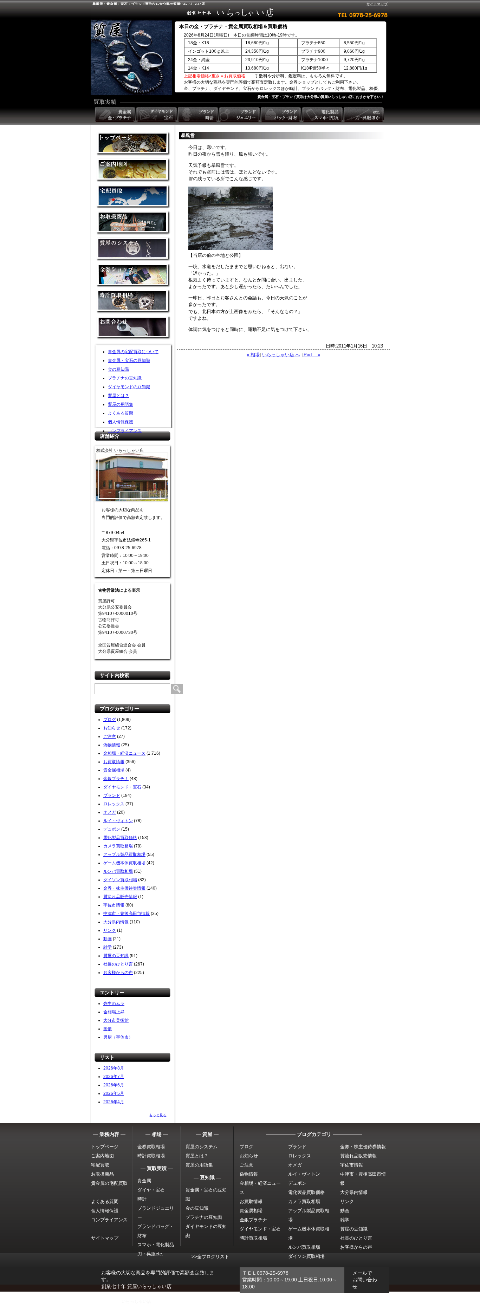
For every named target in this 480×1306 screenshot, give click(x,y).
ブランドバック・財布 (281, 114)
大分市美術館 (116, 1020)
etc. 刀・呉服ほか (364, 114)
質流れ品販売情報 (120, 896)
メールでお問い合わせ (364, 1279)
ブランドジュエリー (240, 114)
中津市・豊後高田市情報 (126, 913)
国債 (107, 1028)
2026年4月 (113, 1101)
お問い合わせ (133, 328)
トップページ (104, 1146)
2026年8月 (113, 1068)
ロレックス (113, 803)
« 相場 (253, 354)
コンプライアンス (125, 430)
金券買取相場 (151, 1146)
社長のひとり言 (118, 964)
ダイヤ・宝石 (151, 1190)
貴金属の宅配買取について (133, 351)
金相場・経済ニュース (124, 753)
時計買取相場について (133, 302)
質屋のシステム (133, 249)
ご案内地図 (102, 1155)
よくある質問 (120, 413)
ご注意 (109, 736)
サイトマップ (377, 4)
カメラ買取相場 (118, 846)
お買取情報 (113, 761)
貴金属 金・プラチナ (115, 114)
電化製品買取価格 (120, 837)
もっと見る (158, 1115)
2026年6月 (113, 1085)
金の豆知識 (118, 369)
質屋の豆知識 (116, 955)
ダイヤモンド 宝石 (157, 114)
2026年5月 (113, 1093)
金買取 (133, 144)
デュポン (111, 829)
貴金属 (144, 1180)
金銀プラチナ (116, 778)
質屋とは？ (118, 395)
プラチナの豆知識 (125, 378)
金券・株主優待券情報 (124, 888)
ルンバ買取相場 (118, 871)
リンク (109, 930)
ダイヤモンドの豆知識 (129, 386)
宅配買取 (133, 196)
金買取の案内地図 (133, 170)
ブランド (111, 795)
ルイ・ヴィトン (118, 820)
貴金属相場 (113, 770)
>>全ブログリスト (210, 1256)
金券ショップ (133, 275)
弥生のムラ (113, 1003)
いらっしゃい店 (136, 1301)
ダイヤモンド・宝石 (122, 787)
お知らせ (111, 728)
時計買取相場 (151, 1155)
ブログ (109, 719)
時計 (142, 1199)
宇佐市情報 (113, 905)
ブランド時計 (198, 114)
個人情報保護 (120, 422)
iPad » (311, 354)
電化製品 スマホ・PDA (323, 114)
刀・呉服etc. (150, 1253)
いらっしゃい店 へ (281, 354)
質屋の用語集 (120, 404)
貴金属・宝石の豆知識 (129, 360)
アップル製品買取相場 (124, 854)
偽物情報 (111, 744)
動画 (107, 938)
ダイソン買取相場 (120, 879)
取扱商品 (133, 223)
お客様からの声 (118, 972)
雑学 (107, 947)
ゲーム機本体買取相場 (124, 862)
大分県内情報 (116, 922)
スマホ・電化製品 (155, 1244)
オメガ (109, 812)
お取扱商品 (102, 1174)
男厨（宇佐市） (118, 1037)
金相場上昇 (113, 1011)
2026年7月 (113, 1076)
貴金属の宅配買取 (109, 1183)
